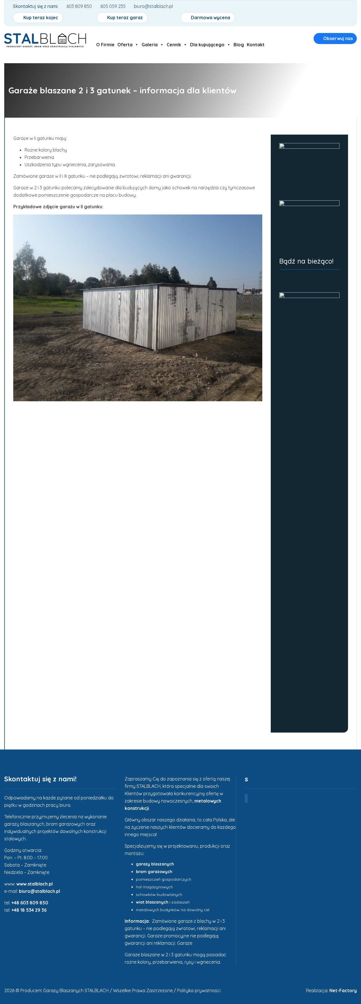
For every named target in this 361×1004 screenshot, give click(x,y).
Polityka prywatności (199, 990)
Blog (239, 44)
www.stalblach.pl (34, 884)
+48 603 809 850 (29, 903)
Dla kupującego (207, 44)
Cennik (174, 44)
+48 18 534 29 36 (29, 910)
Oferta (125, 44)
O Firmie (105, 44)
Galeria (150, 44)
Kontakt (256, 44)
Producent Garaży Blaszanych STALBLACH (64, 990)
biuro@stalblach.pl (39, 891)
